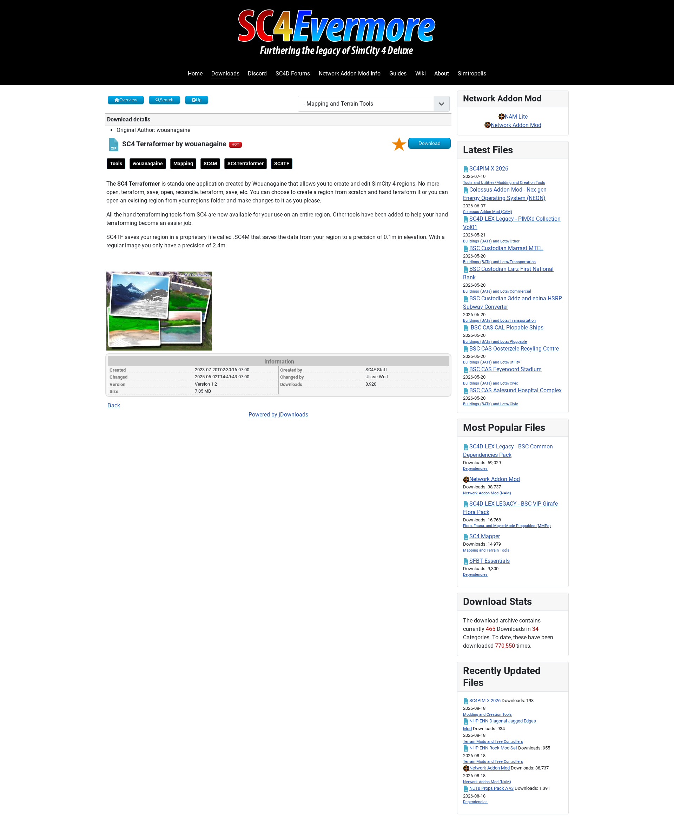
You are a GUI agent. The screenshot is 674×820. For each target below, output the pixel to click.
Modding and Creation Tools (487, 714)
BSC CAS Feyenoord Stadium (505, 369)
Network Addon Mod (516, 125)
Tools (116, 163)
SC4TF (281, 163)
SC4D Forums (293, 73)
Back (113, 405)
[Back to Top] (661, 807)
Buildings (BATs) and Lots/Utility (491, 362)
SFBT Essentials (489, 561)
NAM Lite (516, 116)
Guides (398, 73)
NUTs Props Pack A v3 (491, 788)
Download (429, 143)
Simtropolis (472, 73)
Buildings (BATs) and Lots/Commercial (497, 291)
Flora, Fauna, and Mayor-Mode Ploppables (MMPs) (507, 526)
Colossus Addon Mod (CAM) (487, 211)
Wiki (420, 73)
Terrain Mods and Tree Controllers (493, 741)
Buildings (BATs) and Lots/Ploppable (495, 341)
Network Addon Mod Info (350, 73)
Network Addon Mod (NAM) (487, 493)
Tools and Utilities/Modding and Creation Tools (504, 182)
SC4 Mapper (484, 536)
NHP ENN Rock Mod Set (493, 748)
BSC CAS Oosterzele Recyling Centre (514, 348)
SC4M (210, 163)
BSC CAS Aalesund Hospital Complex (515, 390)
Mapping (183, 163)
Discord (257, 73)
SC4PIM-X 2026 (488, 168)
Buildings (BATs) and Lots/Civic (490, 383)
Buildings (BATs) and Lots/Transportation (499, 262)
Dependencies (475, 468)
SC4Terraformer (245, 163)
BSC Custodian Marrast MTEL (506, 248)
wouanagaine (148, 163)
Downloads (225, 73)
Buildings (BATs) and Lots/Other (491, 241)
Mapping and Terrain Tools (486, 550)
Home (195, 73)
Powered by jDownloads (278, 414)
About (441, 73)
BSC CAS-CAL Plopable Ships (506, 327)
